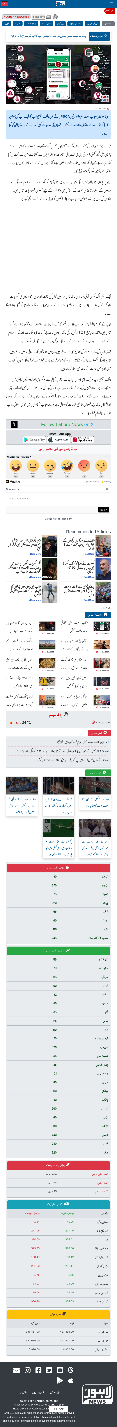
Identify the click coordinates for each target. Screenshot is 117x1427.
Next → (105, 607)
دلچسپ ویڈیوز (75, 23)
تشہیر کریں (38, 1392)
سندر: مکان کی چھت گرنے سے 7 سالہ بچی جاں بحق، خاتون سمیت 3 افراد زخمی (74, 663)
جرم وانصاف (31, 23)
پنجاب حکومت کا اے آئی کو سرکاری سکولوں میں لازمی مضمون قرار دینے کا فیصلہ (22, 805)
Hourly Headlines (16, 16)
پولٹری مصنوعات (55, 1165)
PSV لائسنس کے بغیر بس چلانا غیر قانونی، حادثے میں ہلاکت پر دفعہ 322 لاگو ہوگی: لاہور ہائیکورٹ (60, 751)
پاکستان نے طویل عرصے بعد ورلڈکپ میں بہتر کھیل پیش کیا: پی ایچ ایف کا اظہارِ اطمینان (58, 847)
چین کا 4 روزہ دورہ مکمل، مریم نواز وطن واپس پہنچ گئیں (79, 742)
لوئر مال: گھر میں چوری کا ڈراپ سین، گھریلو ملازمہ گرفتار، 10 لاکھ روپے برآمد (58, 805)
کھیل (6, 23)
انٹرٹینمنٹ (46, 23)
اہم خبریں (96, 733)
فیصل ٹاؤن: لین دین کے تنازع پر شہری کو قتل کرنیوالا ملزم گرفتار (74, 682)
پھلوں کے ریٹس (56, 868)
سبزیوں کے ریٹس (55, 951)
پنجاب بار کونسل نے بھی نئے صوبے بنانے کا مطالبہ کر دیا (95, 802)
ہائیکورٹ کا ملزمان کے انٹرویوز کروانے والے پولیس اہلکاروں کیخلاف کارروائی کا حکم (19, 645)
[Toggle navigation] (111, 4)
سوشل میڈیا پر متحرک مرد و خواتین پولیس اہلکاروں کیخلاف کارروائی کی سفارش (74, 700)
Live (5, 4)
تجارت (17, 23)
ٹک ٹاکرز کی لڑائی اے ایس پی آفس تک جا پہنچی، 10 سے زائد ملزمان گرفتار (70, 760)
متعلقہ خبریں (95, 615)
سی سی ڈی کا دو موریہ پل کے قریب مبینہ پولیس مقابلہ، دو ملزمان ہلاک (19, 626)
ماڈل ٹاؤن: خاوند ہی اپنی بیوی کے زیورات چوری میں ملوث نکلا (19, 663)
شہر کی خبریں (92, 23)
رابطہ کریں (54, 1392)
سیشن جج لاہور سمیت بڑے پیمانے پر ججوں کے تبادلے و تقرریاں (74, 645)
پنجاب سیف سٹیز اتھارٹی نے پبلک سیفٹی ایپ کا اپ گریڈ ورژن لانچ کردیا (74, 626)
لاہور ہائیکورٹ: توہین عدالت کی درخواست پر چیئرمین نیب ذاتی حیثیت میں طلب (19, 700)
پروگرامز (60, 23)
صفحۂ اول (108, 23)
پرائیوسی (23, 1392)
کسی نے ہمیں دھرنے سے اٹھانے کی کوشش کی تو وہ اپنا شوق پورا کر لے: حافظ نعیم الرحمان (95, 847)
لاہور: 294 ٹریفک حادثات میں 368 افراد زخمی (19, 682)
